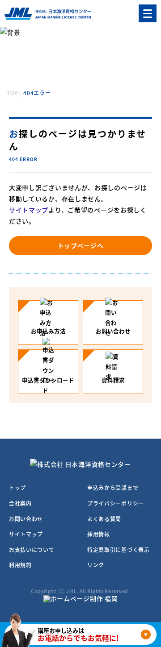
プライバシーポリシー (115, 503)
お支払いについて (32, 549)
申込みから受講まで (112, 487)
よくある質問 (104, 519)
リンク (95, 564)
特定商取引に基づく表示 (118, 549)
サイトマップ (28, 209)
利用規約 (20, 564)
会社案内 (20, 503)
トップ (17, 487)
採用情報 (98, 534)
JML (71, 591)
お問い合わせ (26, 519)
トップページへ (81, 245)
